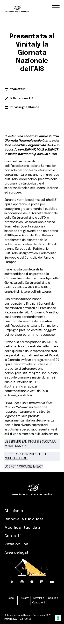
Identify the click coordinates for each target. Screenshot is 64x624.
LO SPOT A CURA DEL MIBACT (24, 466)
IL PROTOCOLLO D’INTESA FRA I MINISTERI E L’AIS (25, 456)
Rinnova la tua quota (24, 519)
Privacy (24, 598)
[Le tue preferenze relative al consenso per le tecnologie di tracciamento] (58, 618)
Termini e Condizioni (38, 600)
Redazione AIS (23, 98)
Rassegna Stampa (26, 107)
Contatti (12, 536)
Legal (11, 598)
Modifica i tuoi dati (22, 528)
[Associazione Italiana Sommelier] (34, 6)
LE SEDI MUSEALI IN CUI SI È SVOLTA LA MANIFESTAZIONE (30, 444)
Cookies (53, 598)
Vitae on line (16, 544)
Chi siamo (13, 511)
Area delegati (17, 553)
